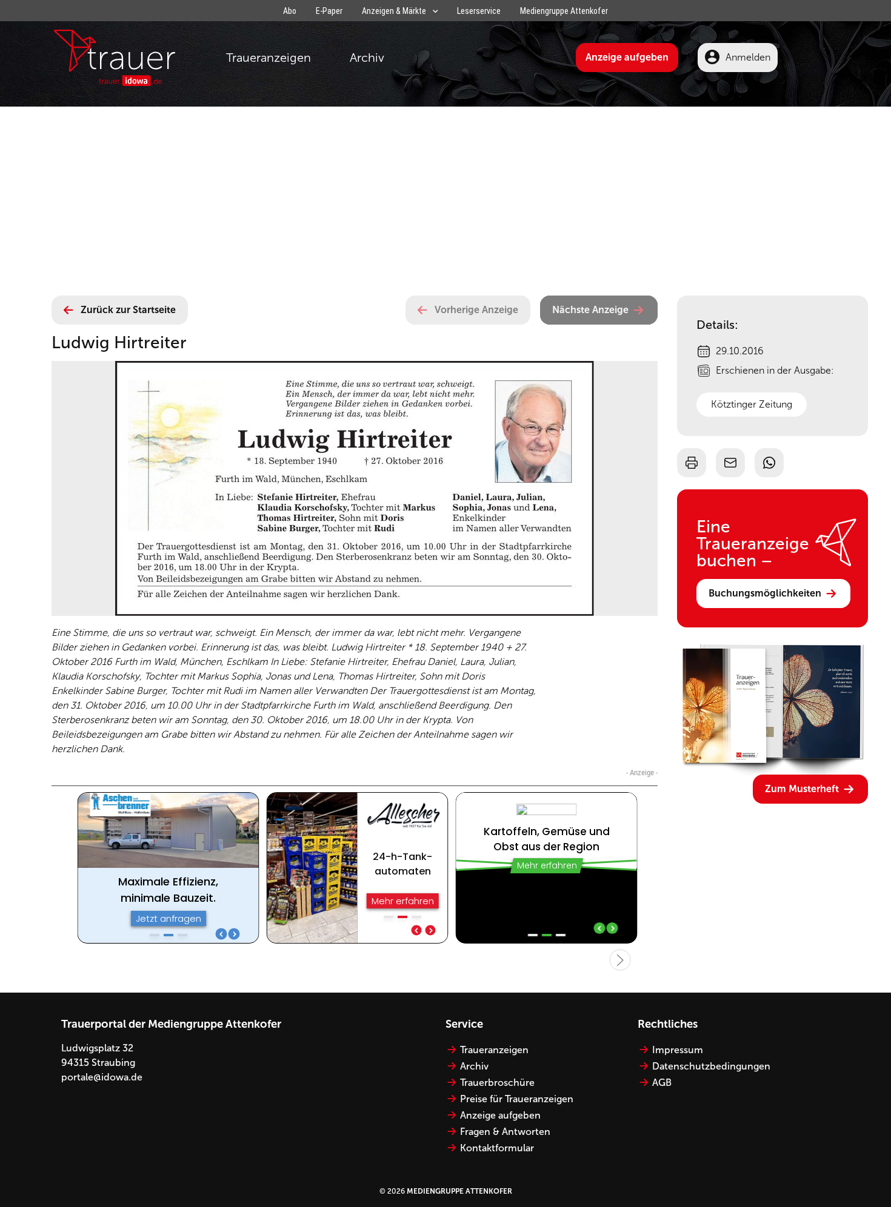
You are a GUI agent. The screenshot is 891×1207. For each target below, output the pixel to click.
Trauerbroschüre (497, 1082)
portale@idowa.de (101, 1077)
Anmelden (748, 57)
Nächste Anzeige (590, 310)
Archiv (367, 57)
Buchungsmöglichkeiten (765, 593)
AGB (662, 1082)
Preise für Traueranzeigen (516, 1099)
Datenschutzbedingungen (711, 1066)
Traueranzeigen (268, 57)
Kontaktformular (497, 1148)
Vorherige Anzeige (476, 310)
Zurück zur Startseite (128, 310)
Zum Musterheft (802, 789)
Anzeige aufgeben (627, 57)
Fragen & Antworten (505, 1131)
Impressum (677, 1050)
